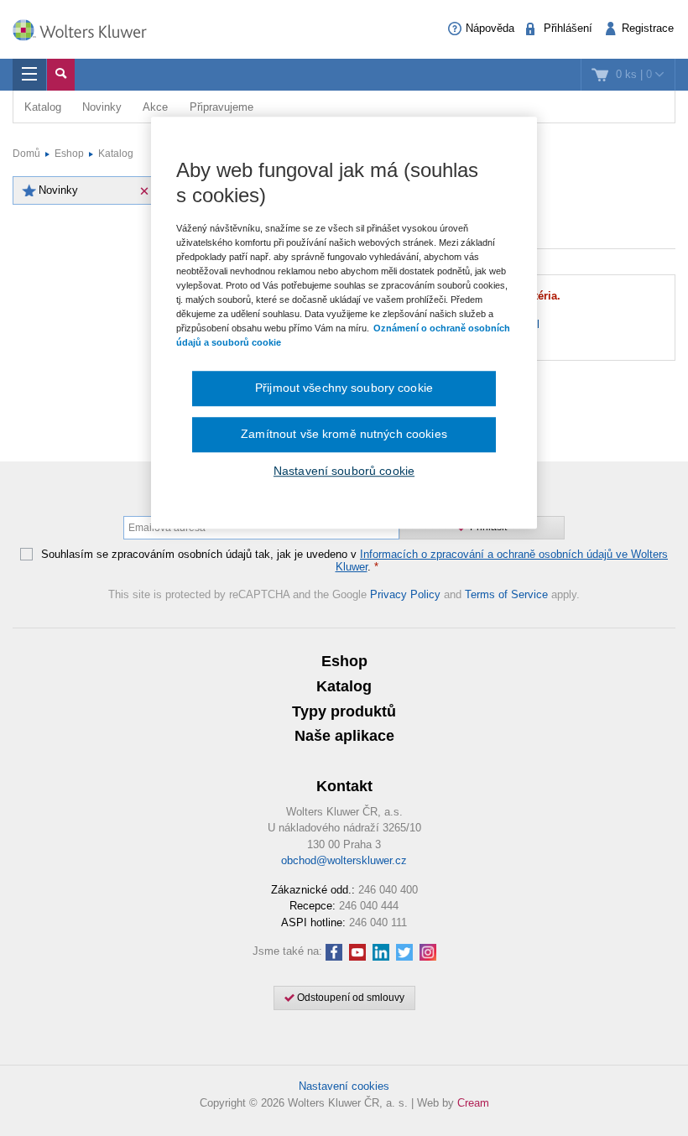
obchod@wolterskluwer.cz (344, 860)
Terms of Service (506, 594)
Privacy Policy (405, 594)
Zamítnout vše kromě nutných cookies (344, 433)
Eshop (69, 153)
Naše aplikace (344, 735)
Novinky (102, 107)
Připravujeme (221, 107)
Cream (473, 1103)
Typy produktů (344, 711)
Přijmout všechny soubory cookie (344, 388)
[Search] (61, 75)
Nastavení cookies (344, 1086)
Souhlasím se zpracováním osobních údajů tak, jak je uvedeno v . (354, 561)
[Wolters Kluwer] (88, 27)
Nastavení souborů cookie (344, 470)
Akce (155, 107)
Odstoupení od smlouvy (349, 997)
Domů (26, 153)
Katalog (42, 107)
